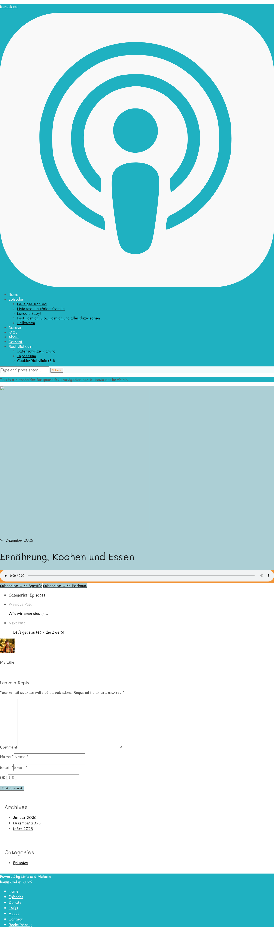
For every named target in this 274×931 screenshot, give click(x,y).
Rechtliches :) (21, 346)
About (14, 336)
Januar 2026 (24, 817)
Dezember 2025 (27, 823)
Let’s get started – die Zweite (38, 632)
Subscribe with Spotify (21, 585)
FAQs (13, 332)
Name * (7, 756)
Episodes (16, 299)
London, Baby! (29, 313)
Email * (6, 767)
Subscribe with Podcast (65, 585)
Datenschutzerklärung (36, 351)
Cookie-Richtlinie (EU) (36, 360)
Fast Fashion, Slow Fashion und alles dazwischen (58, 318)
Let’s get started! (32, 303)
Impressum (26, 355)
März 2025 (23, 828)
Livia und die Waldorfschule (41, 308)
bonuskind (9, 6)
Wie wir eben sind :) (26, 613)
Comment (9, 747)
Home (13, 294)
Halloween (26, 322)
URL (4, 778)
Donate (15, 327)
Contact (15, 341)
